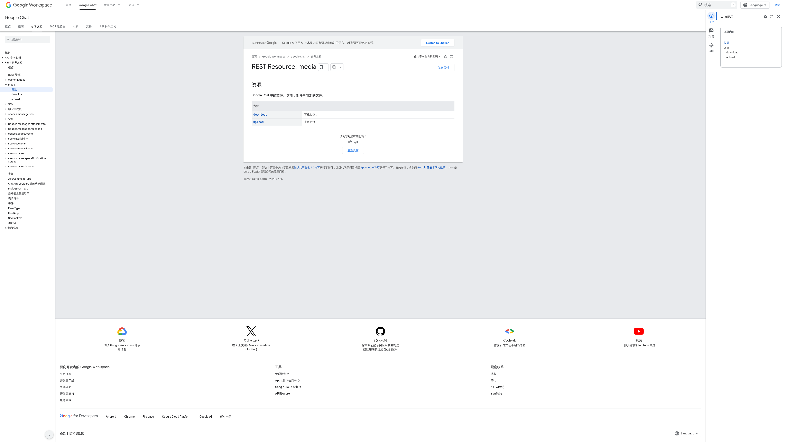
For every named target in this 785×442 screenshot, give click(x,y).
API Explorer (283, 393)
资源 (132, 5)
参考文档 (37, 26)
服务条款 (65, 400)
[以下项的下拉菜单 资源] (139, 5)
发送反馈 (443, 67)
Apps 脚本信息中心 (287, 380)
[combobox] (716, 5)
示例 (75, 26)
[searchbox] (27, 39)
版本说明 (65, 387)
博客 (493, 373)
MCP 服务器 (57, 26)
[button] (26, 57)
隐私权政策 (77, 433)
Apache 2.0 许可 (370, 167)
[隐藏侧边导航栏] (49, 435)
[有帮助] (445, 57)
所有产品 (109, 5)
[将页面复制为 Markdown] (334, 67)
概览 (8, 26)
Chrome (129, 416)
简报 (493, 380)
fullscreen (771, 16)
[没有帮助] (451, 57)
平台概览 (65, 373)
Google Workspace (273, 56)
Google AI (206, 416)
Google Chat (87, 5)
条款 (63, 433)
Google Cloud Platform (176, 416)
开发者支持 (67, 393)
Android (111, 416)
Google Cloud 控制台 (288, 387)
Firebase (148, 416)
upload (258, 122)
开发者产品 (67, 380)
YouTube (496, 393)
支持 (89, 26)
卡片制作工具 (107, 26)
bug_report (765, 16)
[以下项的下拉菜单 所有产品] (120, 5)
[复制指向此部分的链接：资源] (265, 85)
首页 (68, 5)
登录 (777, 5)
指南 (21, 26)
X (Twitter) (498, 387)
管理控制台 (282, 373)
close (778, 16)
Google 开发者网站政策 (431, 167)
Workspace (40, 5)
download (260, 114)
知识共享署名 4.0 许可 (307, 167)
